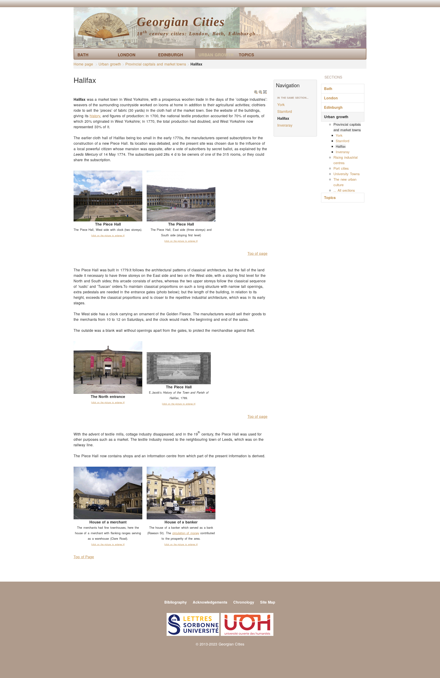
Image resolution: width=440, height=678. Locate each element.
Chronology (243, 602)
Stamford (284, 111)
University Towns (346, 173)
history (95, 115)
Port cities (341, 168)
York (281, 104)
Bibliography (175, 602)
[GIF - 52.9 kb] (181, 492)
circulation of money (185, 533)
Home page (83, 64)
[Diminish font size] (260, 90)
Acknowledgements (210, 602)
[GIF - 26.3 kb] (179, 367)
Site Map (267, 602)
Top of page (257, 253)
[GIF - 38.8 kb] (108, 367)
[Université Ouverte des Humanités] (247, 623)
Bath (82, 54)
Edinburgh (170, 54)
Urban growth (212, 54)
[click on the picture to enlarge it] (108, 235)
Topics (246, 54)
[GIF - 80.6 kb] (181, 195)
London (126, 54)
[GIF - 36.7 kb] (108, 492)
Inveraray (284, 125)
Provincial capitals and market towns (155, 64)
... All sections (344, 190)
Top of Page (84, 556)
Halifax (283, 118)
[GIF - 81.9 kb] (108, 195)
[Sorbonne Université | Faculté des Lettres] (193, 623)
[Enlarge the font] (256, 90)
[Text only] (265, 90)
